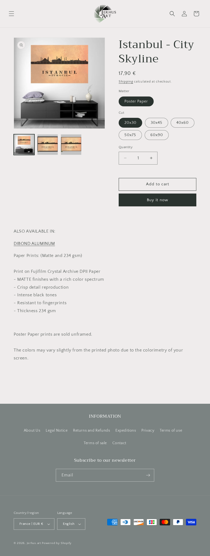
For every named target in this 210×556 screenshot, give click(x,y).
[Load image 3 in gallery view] (71, 144)
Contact (119, 443)
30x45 (156, 123)
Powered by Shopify (57, 543)
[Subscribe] (148, 475)
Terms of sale (95, 443)
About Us (32, 430)
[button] (11, 14)
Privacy (147, 430)
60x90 (156, 135)
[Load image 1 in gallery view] (24, 144)
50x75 (130, 135)
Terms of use (171, 430)
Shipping (126, 81)
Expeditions (125, 430)
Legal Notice (57, 430)
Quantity (126, 147)
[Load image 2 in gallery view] (47, 144)
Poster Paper (136, 101)
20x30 (130, 123)
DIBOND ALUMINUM (34, 243)
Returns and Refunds (91, 430)
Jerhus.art (34, 543)
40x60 (182, 123)
